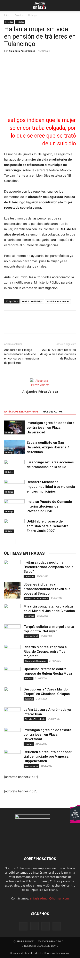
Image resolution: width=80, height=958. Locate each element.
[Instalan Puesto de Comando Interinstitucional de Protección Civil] (14, 506)
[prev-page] (6, 541)
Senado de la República (36, 598)
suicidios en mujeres (58, 301)
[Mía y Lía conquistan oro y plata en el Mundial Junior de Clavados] (12, 612)
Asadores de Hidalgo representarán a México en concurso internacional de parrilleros (21, 356)
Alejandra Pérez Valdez (22, 50)
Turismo (29, 698)
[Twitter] (18, 325)
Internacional (31, 636)
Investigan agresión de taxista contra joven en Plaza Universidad (50, 427)
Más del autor (53, 411)
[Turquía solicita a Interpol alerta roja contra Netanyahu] (12, 632)
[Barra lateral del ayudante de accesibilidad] (75, 809)
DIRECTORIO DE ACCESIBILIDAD (40, 946)
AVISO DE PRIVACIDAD (50, 941)
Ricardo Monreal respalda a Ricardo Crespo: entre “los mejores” (45, 651)
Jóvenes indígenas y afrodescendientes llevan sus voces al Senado (47, 588)
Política (28, 678)
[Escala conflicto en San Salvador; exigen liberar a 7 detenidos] (14, 447)
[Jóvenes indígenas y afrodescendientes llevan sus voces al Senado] (12, 590)
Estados (19, 15)
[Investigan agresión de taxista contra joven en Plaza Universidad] (14, 427)
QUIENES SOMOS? (24, 941)
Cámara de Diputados (35, 660)
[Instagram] (34, 926)
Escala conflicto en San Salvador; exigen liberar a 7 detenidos (48, 447)
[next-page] (13, 541)
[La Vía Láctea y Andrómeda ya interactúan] (12, 715)
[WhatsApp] (36, 325)
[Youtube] (57, 926)
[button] (6, 5)
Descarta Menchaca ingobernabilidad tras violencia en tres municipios (51, 486)
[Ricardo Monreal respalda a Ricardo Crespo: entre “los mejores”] (12, 653)
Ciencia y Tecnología (35, 719)
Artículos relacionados (21, 411)
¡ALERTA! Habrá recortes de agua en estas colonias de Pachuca (58, 354)
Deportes (29, 576)
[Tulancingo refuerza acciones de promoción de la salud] (14, 467)
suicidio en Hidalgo (32, 301)
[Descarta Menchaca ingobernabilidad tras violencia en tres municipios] (14, 487)
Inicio (7, 15)
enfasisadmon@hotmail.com (49, 898)
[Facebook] (8, 325)
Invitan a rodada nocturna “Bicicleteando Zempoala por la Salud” (48, 566)
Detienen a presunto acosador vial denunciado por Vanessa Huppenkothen (48, 756)
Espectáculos (31, 765)
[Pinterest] (27, 325)
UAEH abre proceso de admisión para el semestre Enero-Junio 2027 (48, 526)
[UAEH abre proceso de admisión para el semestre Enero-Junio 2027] (14, 526)
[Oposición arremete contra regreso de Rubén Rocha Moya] (12, 675)
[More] (46, 325)
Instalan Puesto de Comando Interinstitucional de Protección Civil (49, 506)
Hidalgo (32, 15)
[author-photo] (40, 385)
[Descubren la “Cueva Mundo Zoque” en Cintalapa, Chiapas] (12, 695)
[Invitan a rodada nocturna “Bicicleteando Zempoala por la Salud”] (12, 568)
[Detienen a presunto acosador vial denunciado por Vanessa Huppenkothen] (12, 758)
